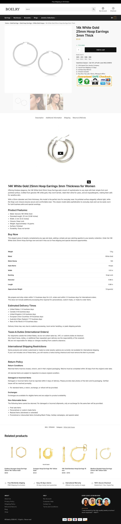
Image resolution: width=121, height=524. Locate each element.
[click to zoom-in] (38, 59)
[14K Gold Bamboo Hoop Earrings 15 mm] (75, 453)
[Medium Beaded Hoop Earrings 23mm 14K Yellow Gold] (103, 453)
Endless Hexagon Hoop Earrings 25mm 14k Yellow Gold (16, 469)
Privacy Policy (9, 501)
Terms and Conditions (50, 507)
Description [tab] (39, 118)
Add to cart (101, 50)
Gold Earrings (14, 23)
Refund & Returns (11, 507)
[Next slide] (69, 59)
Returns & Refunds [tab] (79, 118)
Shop (6, 512)
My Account (103, 11)
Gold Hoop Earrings (26, 23)
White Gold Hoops (38, 23)
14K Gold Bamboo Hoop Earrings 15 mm (74, 469)
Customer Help (48, 501)
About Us (8, 499)
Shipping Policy (10, 504)
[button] (114, 18)
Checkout (113, 11)
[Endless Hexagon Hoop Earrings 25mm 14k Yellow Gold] (17, 453)
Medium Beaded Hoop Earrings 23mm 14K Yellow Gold (101, 469)
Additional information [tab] (54, 118)
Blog (6, 509)
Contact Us (47, 504)
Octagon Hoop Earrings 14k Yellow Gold (45, 469)
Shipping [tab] (67, 118)
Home (7, 23)
